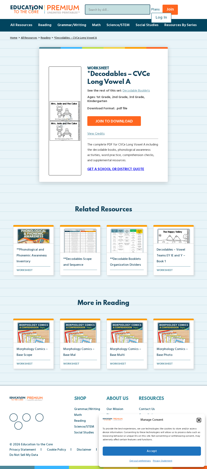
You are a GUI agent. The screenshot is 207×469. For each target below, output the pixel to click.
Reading (44, 25)
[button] (199, 420)
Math (96, 25)
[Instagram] (26, 417)
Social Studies (147, 25)
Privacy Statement (162, 461)
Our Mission (115, 409)
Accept (152, 451)
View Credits (96, 133)
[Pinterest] (18, 425)
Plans (155, 10)
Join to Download (114, 121)
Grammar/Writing (71, 25)
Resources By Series (180, 25)
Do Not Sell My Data (24, 455)
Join (170, 9)
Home (13, 38)
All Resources (21, 25)
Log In (161, 17)
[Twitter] (39, 417)
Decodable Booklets (136, 90)
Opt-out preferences (140, 461)
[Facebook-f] (13, 417)
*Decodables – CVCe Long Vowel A (75, 38)
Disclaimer (84, 449)
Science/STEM (118, 25)
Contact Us (147, 409)
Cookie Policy (56, 449)
